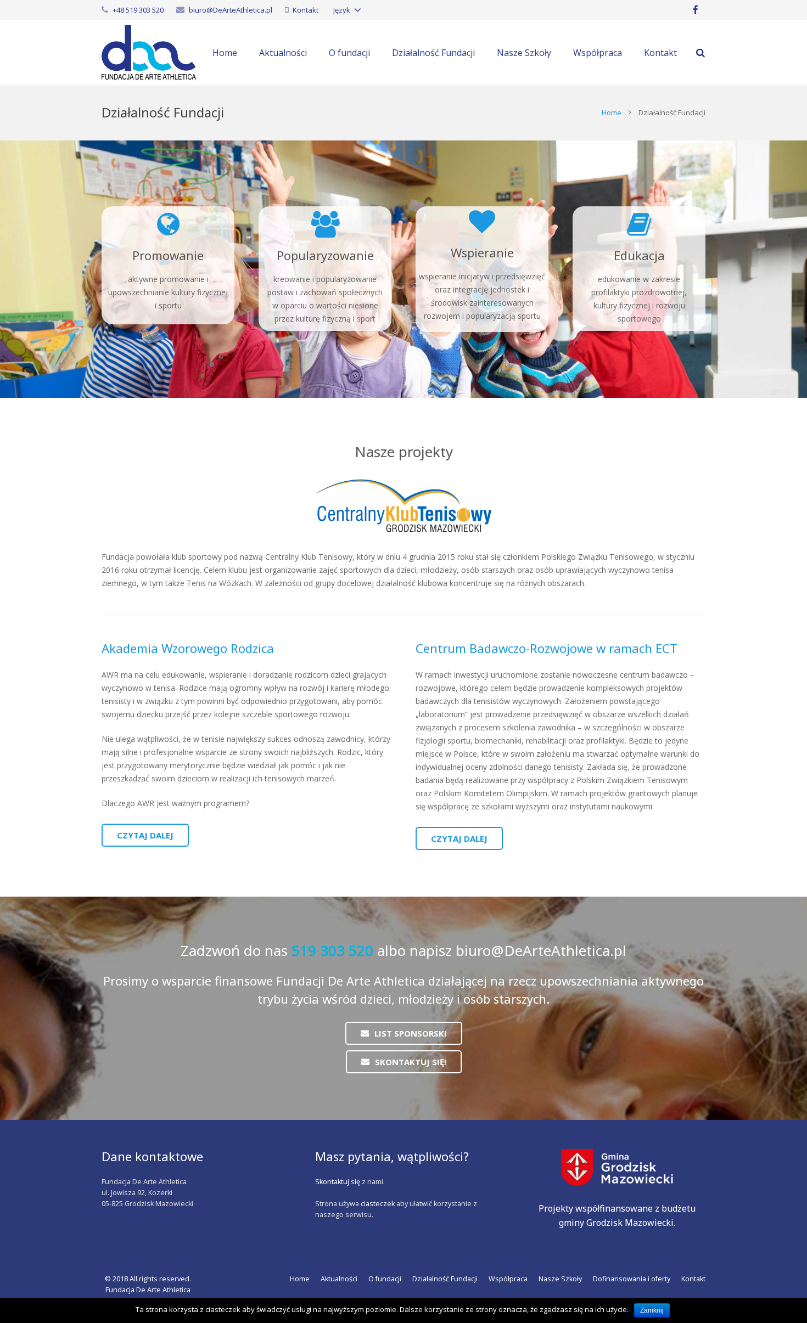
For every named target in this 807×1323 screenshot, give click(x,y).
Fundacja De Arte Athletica (147, 1289)
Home (611, 112)
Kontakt (305, 10)
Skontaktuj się (337, 1181)
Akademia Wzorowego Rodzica (188, 648)
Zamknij (652, 1310)
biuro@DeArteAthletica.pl (230, 10)
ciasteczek (378, 1203)
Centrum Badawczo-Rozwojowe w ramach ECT (546, 648)
